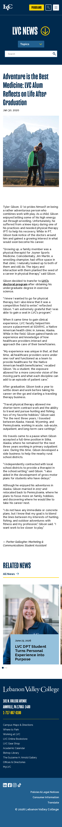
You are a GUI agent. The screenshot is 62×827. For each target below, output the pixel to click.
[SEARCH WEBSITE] (48, 8)
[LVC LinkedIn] (5, 785)
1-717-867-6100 (12, 712)
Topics (24, 44)
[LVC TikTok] (19, 785)
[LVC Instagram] (15, 785)
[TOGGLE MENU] (56, 8)
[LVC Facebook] (10, 785)
